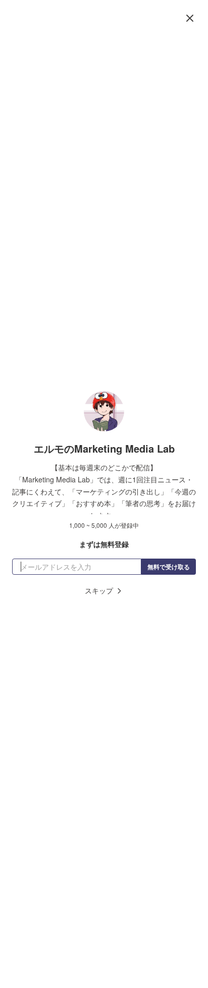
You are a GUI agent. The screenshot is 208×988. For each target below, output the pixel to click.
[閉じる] (190, 18)
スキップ (99, 590)
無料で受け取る (168, 566)
